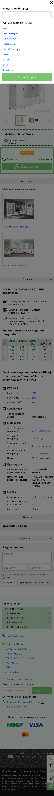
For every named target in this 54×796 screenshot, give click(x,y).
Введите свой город (15, 8)
